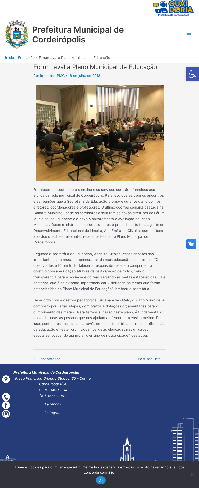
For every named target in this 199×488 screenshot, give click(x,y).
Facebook (53, 404)
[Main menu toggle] (188, 34)
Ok (100, 480)
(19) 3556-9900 (53, 396)
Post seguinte (151, 359)
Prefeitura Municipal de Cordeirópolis (78, 35)
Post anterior (47, 359)
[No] (192, 474)
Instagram (53, 413)
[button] (192, 74)
